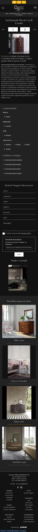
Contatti (9, 500)
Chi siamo (9, 493)
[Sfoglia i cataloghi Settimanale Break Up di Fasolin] (25, 29)
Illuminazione (28, 517)
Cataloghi (9, 497)
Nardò (28, 144)
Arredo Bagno (29, 493)
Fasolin (8, 117)
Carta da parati (28, 522)
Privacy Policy (26, 233)
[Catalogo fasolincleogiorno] (17, 278)
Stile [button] (4, 131)
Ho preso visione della (18, 233)
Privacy (3, 531)
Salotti (29, 491)
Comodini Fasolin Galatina (13, 160)
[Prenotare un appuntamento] (19, 2)
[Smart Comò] (4, 29)
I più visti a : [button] (7, 140)
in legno (8, 126)
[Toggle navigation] (35, 7)
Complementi (29, 519)
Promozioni (9, 495)
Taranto (8, 149)
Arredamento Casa (14, 13)
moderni (8, 135)
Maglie (18, 144)
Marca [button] (5, 112)
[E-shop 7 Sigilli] (24, 2)
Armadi (28, 507)
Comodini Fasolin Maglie (13, 164)
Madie (9, 522)
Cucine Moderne (9, 507)
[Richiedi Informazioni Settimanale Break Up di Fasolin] (13, 29)
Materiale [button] (6, 122)
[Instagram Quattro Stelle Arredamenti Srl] (20, 487)
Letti (28, 500)
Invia (19, 254)
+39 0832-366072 (20, 480)
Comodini (24, 13)
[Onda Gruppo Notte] (34, 29)
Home (6, 13)
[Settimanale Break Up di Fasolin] (19, 44)
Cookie (9, 531)
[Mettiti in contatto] (14, 2)
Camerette (29, 509)
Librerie (9, 517)
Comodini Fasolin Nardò (13, 169)
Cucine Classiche (9, 509)
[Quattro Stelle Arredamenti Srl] (19, 8)
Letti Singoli (29, 505)
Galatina (8, 144)
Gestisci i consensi (20, 531)
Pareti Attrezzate (9, 519)
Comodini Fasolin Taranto (13, 173)
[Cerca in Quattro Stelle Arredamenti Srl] (2, 8)
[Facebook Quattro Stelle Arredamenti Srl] (17, 487)
